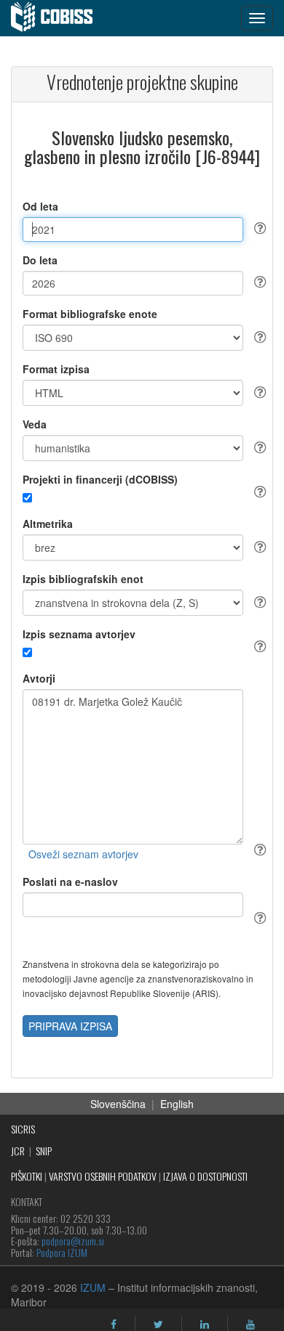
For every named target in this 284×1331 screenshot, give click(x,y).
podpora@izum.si (73, 1240)
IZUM (93, 1287)
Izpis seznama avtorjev (79, 634)
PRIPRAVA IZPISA (70, 1026)
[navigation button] (257, 18)
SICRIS (23, 1128)
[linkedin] (204, 1324)
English (177, 1103)
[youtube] (250, 1324)
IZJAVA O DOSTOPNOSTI (205, 1176)
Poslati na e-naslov (70, 881)
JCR (18, 1150)
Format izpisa (56, 369)
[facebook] (114, 1324)
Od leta (40, 206)
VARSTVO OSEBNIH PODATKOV (103, 1176)
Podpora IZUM (61, 1252)
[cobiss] (59, 18)
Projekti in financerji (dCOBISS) (100, 479)
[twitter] (158, 1324)
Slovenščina (118, 1103)
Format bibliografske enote (90, 313)
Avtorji (39, 678)
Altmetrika (48, 523)
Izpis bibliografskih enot (83, 578)
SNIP (44, 1150)
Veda (35, 424)
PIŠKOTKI (26, 1176)
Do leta (40, 260)
